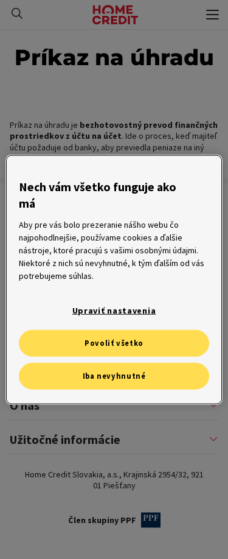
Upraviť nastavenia (114, 310)
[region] (113, 280)
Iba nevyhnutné (114, 376)
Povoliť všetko (114, 343)
